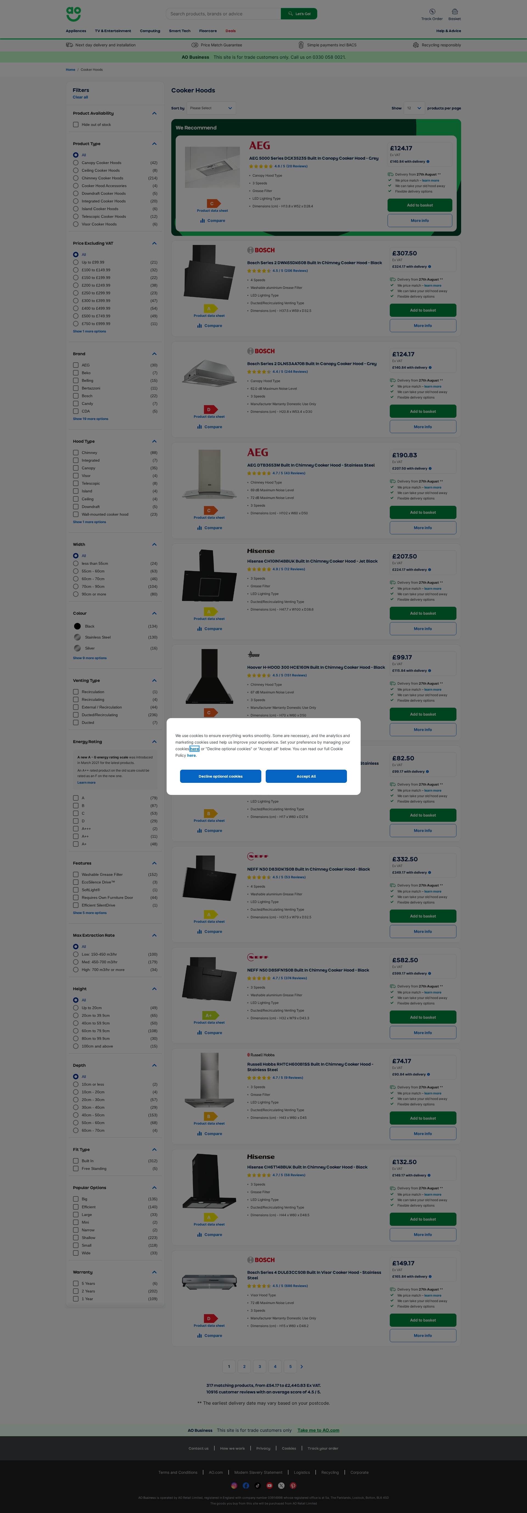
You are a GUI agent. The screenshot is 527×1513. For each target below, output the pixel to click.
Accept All (306, 776)
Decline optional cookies (221, 776)
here (194, 748)
